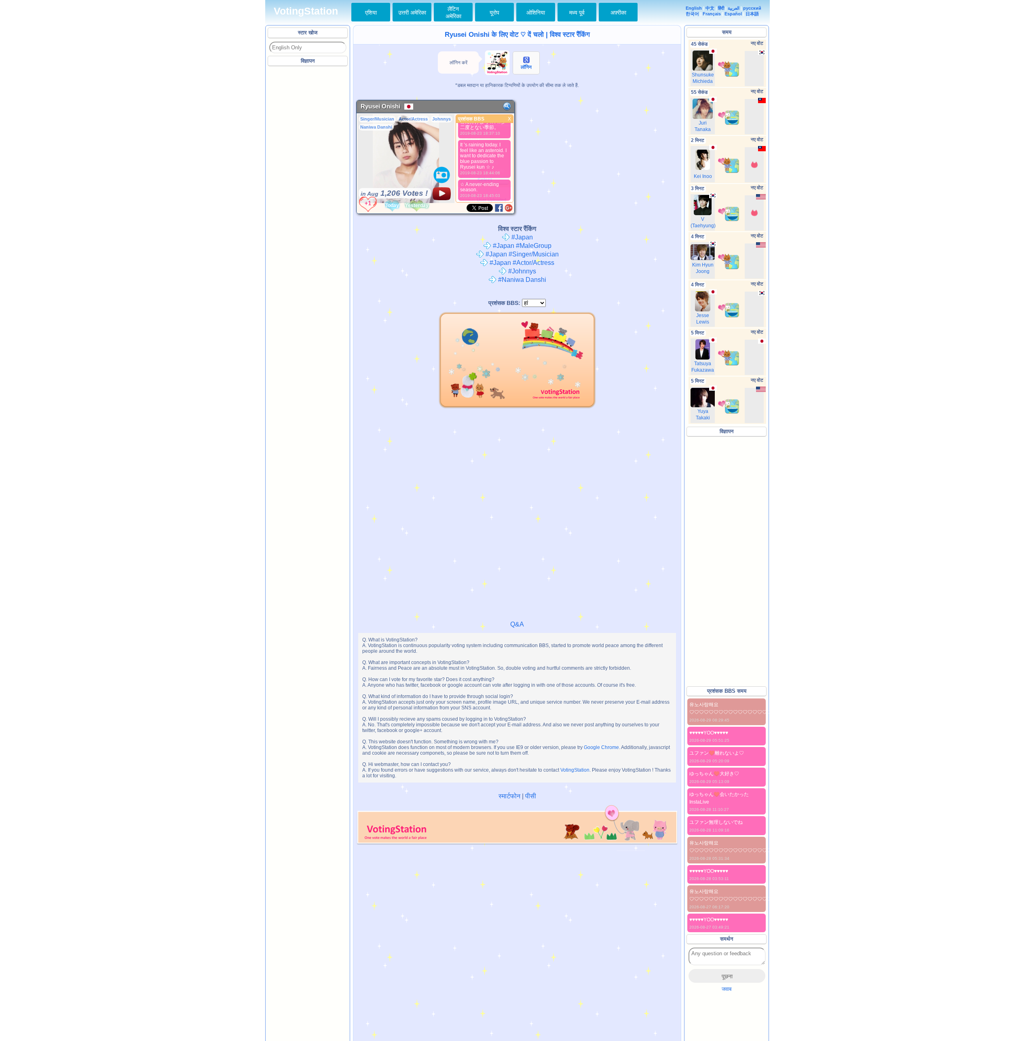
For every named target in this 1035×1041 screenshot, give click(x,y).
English (694, 8)
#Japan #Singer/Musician (521, 254)
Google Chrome (601, 747)
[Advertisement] (308, 189)
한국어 (692, 13)
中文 (709, 8)
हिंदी (721, 8)
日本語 (752, 13)
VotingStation (306, 11)
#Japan (521, 237)
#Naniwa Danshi (521, 279)
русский (752, 8)
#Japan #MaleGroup (521, 245)
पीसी (530, 796)
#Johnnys (521, 271)
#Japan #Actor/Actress (521, 262)
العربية (733, 8)
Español (733, 13)
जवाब (726, 989)
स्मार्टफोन (509, 796)
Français (712, 13)
